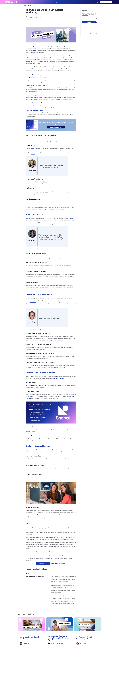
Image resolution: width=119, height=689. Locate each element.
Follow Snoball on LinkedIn (58, 563)
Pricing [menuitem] (55, 2)
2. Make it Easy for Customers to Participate (37, 85)
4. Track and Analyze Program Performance (37, 102)
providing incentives (49, 139)
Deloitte (34, 50)
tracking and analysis (58, 378)
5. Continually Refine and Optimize (34, 110)
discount (45, 181)
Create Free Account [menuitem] (106, 2)
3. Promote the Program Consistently (35, 95)
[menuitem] (49, 2)
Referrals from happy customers (34, 46)
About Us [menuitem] (69, 2)
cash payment (34, 148)
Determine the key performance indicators (37, 385)
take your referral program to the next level (41, 551)
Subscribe (89, 22)
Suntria (33, 154)
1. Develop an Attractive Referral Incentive (36, 77)
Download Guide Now (56, 127)
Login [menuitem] (97, 2)
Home (7, 5)
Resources (13, 5)
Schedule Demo (43, 563)
